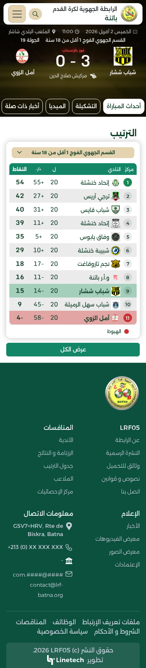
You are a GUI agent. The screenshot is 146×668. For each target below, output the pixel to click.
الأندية (66, 440)
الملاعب (63, 478)
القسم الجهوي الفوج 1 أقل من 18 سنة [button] (73, 152)
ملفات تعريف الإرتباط (111, 622)
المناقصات (31, 622)
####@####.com (38, 574)
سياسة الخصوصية (62, 631)
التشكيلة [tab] (86, 106)
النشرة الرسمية (123, 452)
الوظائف (64, 622)
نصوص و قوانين (121, 478)
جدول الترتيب (58, 465)
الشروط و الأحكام (117, 631)
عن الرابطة (127, 440)
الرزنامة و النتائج (55, 452)
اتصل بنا (130, 491)
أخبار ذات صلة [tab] (22, 106)
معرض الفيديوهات (117, 538)
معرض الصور (124, 551)
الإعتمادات (127, 564)
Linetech (70, 660)
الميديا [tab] (57, 106)
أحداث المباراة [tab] (124, 106)
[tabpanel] (73, 239)
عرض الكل (73, 349)
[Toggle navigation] (17, 14)
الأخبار (133, 525)
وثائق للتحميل (123, 465)
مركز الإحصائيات (55, 491)
